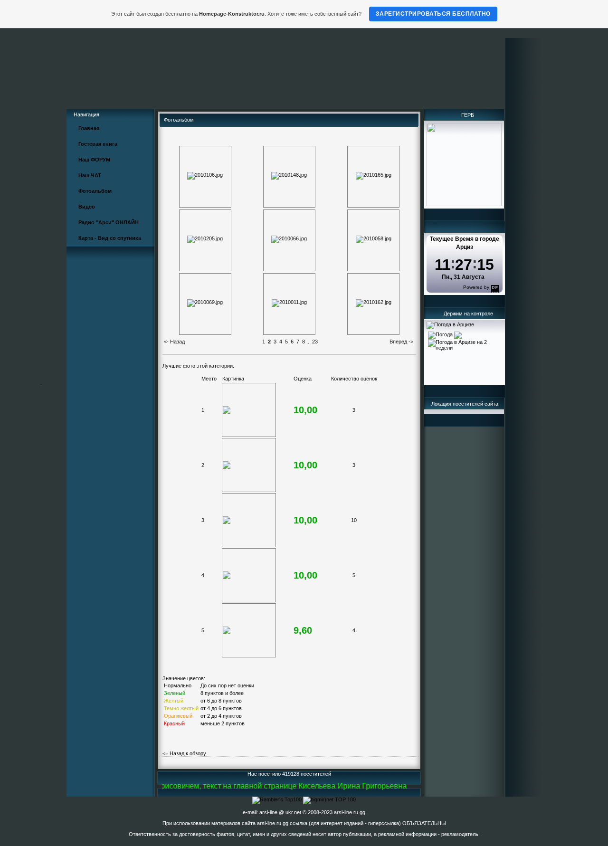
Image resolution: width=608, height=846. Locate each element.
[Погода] (445, 333)
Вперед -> (401, 341)
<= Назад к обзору (184, 753)
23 (315, 341)
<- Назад (174, 341)
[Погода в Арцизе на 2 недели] (464, 343)
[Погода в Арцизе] (450, 324)
